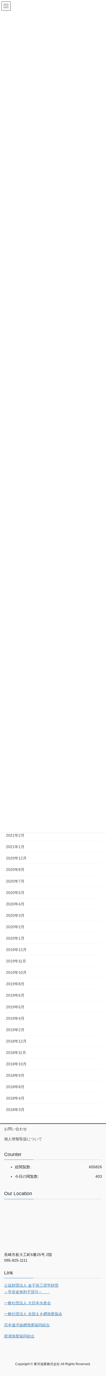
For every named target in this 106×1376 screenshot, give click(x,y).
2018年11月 (16, 1052)
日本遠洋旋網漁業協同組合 (27, 1325)
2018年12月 (16, 1041)
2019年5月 (15, 1007)
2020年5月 (15, 892)
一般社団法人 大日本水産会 (27, 1303)
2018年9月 (15, 1075)
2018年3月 (15, 1109)
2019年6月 (15, 995)
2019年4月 (15, 1018)
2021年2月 (15, 835)
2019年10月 (16, 972)
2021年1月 (15, 847)
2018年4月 (15, 1098)
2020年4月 (15, 904)
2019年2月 (15, 1030)
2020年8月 (15, 869)
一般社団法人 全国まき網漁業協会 (33, 1314)
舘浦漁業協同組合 (19, 1336)
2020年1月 (15, 938)
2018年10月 (16, 1064)
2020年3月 (15, 915)
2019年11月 (16, 961)
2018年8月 (15, 1087)
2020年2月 (15, 927)
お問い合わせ (15, 1129)
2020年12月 (16, 858)
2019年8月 (15, 984)
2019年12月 (16, 949)
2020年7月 (15, 881)
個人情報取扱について (23, 1139)
